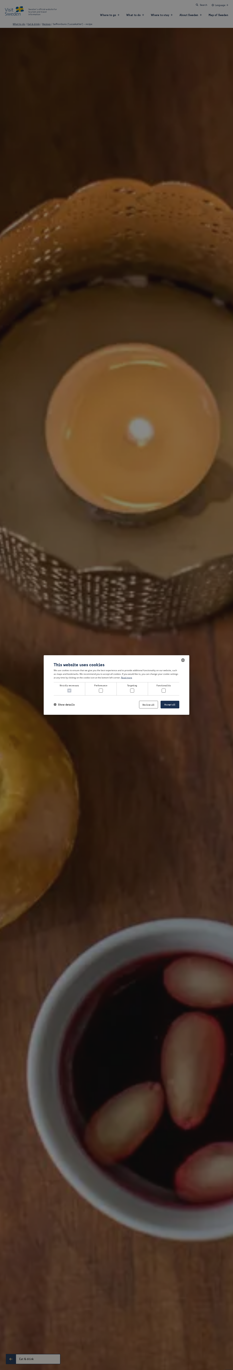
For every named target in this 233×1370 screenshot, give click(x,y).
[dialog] (116, 685)
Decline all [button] (149, 704)
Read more (126, 677)
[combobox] (183, 660)
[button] (64, 704)
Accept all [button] (169, 704)
